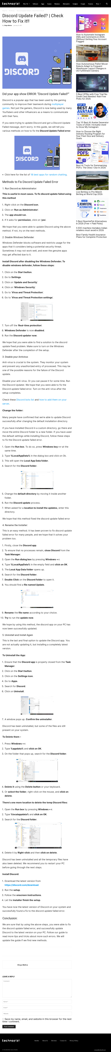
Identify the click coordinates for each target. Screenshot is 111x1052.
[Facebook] (9, 30)
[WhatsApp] (4, 30)
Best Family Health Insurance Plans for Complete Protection (91, 236)
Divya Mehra (8, 25)
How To (4, 11)
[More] (19, 30)
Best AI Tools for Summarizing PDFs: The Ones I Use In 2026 (91, 166)
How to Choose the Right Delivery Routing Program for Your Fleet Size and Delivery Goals (90, 135)
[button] (107, 4)
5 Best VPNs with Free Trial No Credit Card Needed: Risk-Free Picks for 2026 (91, 96)
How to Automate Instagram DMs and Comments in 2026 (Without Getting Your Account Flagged (91, 38)
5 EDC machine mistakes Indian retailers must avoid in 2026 (91, 229)
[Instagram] (95, 1041)
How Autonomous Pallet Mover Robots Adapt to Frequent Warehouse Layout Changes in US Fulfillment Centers (92, 67)
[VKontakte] (103, 1041)
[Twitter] (14, 30)
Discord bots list (25, 399)
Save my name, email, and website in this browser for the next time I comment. (37, 1020)
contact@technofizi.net (100, 1050)
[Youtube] (107, 1041)
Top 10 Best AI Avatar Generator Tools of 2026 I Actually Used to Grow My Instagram (92, 124)
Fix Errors (12, 11)
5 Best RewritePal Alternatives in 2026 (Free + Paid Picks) (91, 222)
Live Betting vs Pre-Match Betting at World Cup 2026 (89, 193)
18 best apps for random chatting (49, 174)
